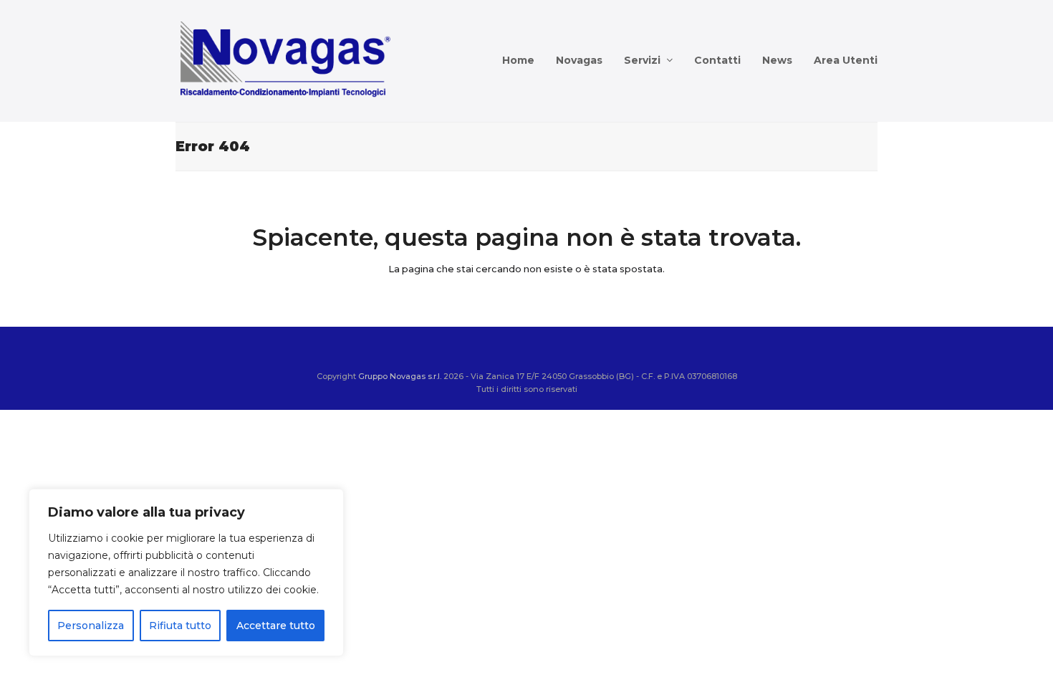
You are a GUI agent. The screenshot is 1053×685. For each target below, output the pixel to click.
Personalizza (90, 625)
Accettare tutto (275, 625)
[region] (186, 572)
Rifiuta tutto (180, 625)
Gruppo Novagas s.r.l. (399, 376)
